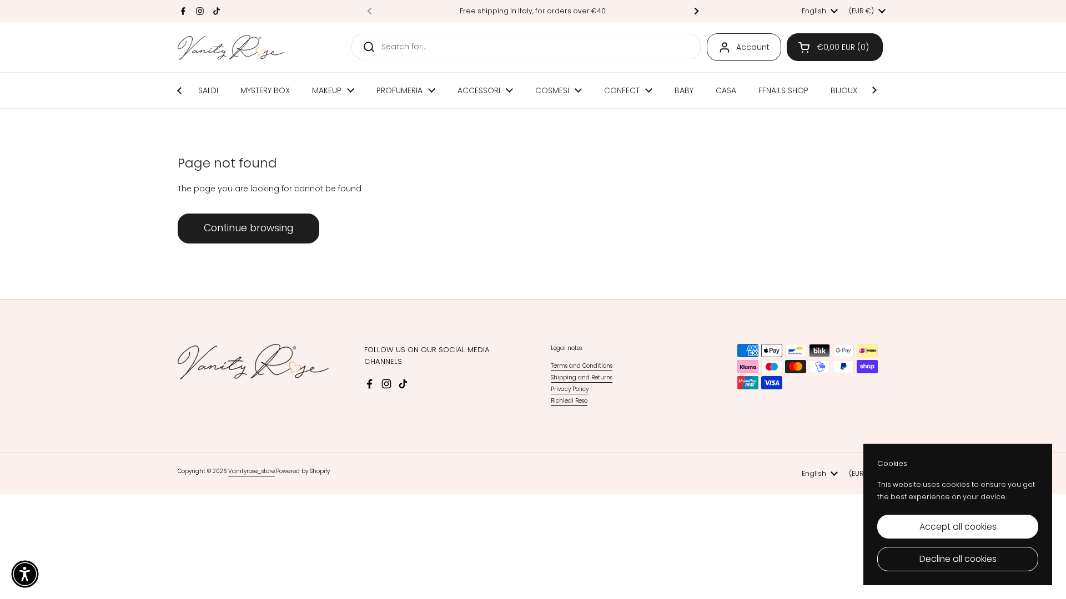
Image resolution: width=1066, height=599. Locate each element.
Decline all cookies (958, 558)
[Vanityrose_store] (231, 47)
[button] (835, 47)
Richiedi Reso (569, 401)
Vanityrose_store (251, 471)
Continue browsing (248, 228)
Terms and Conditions (581, 366)
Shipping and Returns (581, 377)
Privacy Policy (570, 389)
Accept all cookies (958, 526)
